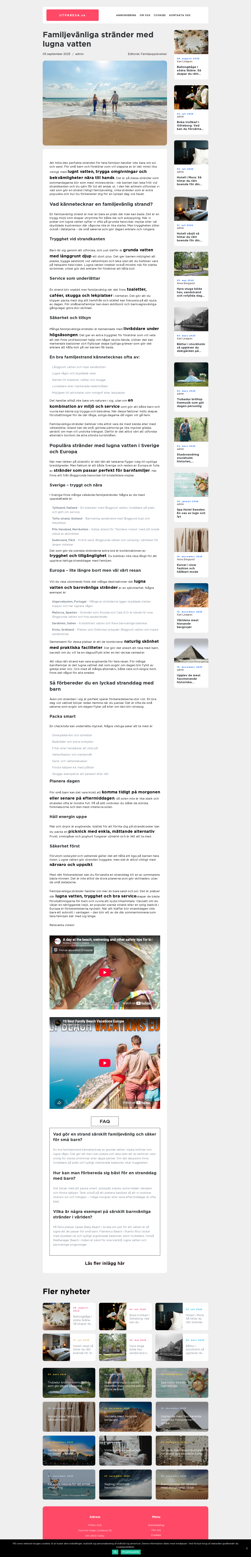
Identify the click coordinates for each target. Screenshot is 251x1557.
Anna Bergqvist (186, 283)
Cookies (160, 15)
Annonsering (126, 15)
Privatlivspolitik (130, 1552)
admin (79, 54)
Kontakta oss (179, 15)
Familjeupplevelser (154, 54)
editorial (133, 54)
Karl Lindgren (184, 61)
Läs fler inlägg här (105, 1263)
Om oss (145, 15)
